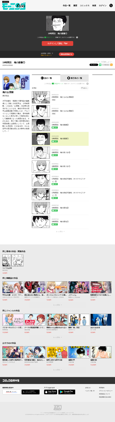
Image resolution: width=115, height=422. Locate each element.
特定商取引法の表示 (105, 397)
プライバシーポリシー (106, 391)
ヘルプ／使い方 (90, 391)
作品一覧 (67, 5)
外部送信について (104, 394)
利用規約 (101, 387)
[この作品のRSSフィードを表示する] (111, 65)
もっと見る (59, 231)
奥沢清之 (5, 96)
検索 (94, 5)
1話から (85, 88)
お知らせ (88, 387)
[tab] (46, 78)
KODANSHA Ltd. (30, 414)
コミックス (85, 5)
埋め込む (106, 64)
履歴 (75, 5)
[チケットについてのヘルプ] (77, 37)
